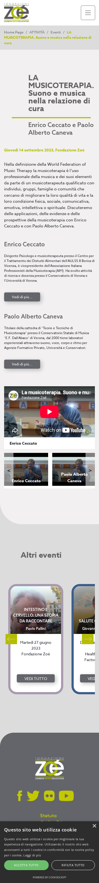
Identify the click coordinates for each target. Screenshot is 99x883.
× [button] (94, 826)
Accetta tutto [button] (26, 865)
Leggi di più (32, 855)
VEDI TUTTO (35, 678)
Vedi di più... (22, 296)
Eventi (56, 32)
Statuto (48, 815)
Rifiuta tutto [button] (73, 865)
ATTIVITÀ (37, 32)
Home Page (13, 32)
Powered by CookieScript (49, 877)
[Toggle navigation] (88, 12)
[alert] (49, 852)
